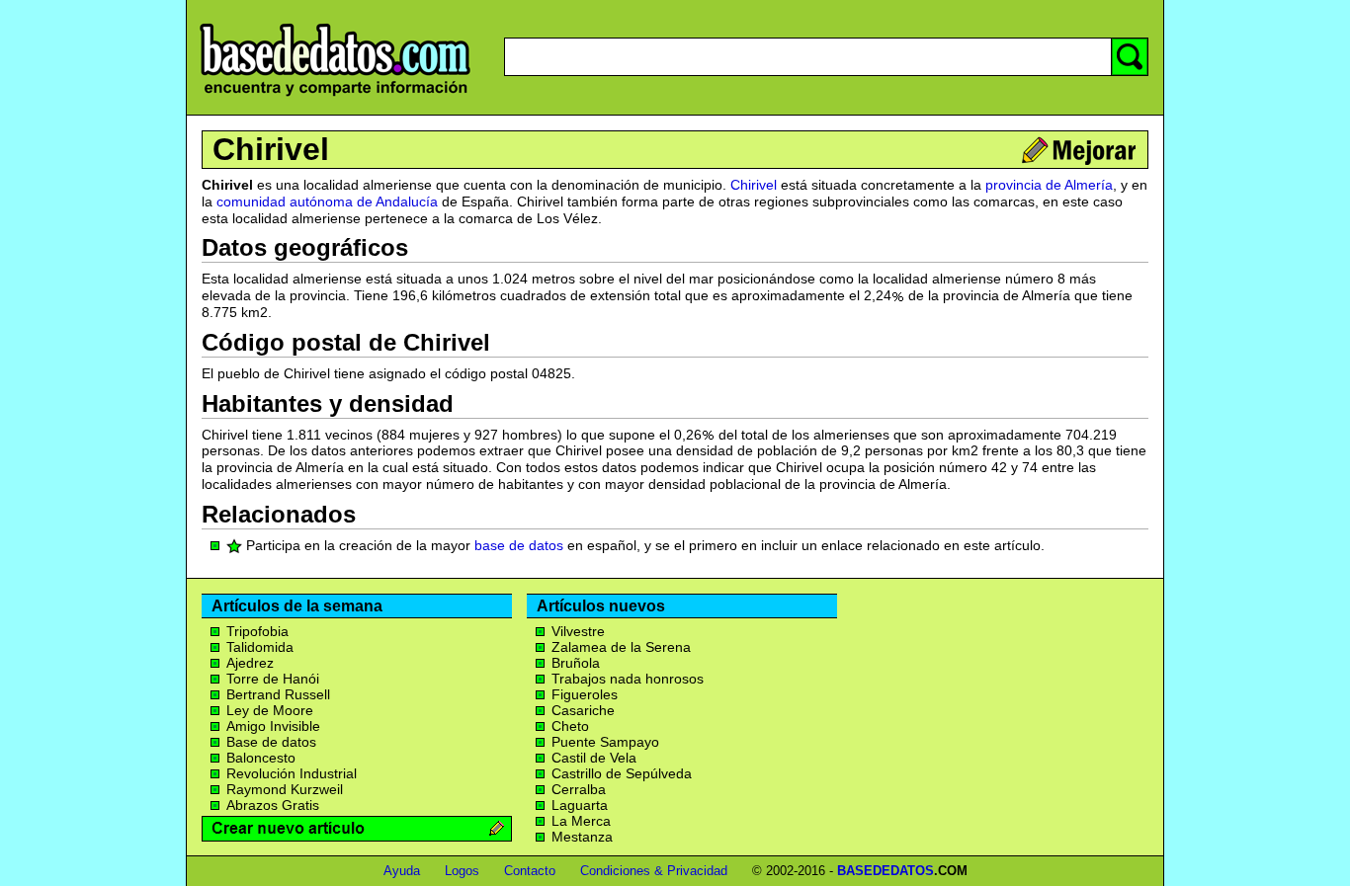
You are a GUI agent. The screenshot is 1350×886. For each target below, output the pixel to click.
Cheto (570, 726)
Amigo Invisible (273, 726)
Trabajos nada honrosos (627, 678)
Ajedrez (250, 663)
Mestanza (582, 837)
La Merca (581, 821)
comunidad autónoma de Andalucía (327, 201)
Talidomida (260, 647)
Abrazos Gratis (272, 805)
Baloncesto (260, 757)
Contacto (529, 870)
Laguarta (579, 805)
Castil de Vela (593, 757)
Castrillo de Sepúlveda (621, 773)
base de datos (518, 545)
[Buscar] (1129, 57)
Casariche (583, 710)
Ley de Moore (269, 710)
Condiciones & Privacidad (653, 870)
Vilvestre (578, 631)
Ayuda (401, 870)
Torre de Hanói (272, 678)
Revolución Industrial (291, 773)
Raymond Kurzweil (284, 789)
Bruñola (575, 663)
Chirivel (270, 149)
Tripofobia (257, 631)
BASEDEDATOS (885, 870)
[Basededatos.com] (335, 96)
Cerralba (578, 789)
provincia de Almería (1049, 185)
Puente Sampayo (605, 742)
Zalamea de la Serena (621, 647)
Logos (462, 870)
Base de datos (271, 742)
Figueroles (584, 694)
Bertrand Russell (278, 694)
